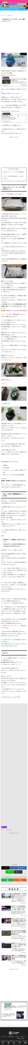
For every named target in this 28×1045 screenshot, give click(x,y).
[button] (18, 872)
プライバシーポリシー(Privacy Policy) (20, 1037)
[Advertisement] (14, 37)
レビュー (4, 827)
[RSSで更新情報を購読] (20, 879)
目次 (13, 169)
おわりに (6, 178)
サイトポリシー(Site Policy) (7, 1036)
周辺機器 (10, 829)
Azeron (4, 829)
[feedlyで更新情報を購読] (7, 879)
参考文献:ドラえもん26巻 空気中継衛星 (16, 310)
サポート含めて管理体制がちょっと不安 (13, 176)
